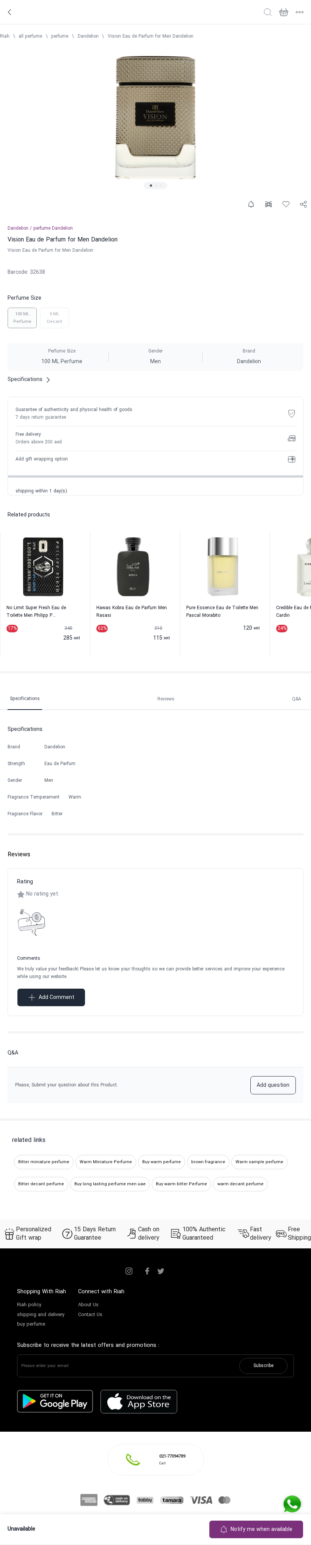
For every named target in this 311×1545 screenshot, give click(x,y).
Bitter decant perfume (41, 1184)
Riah (4, 36)
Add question (273, 1085)
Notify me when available (261, 1529)
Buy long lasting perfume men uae (110, 1184)
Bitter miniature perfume (43, 1162)
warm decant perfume (240, 1184)
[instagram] (129, 1271)
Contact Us (90, 1315)
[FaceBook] (147, 1271)
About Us (88, 1305)
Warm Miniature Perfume (106, 1162)
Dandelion (88, 36)
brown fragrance (208, 1162)
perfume (59, 36)
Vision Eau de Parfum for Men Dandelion (150, 36)
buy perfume (31, 1324)
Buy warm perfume (161, 1162)
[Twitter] (160, 1271)
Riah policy (29, 1305)
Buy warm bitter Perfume (181, 1184)
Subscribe (263, 1366)
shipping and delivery (40, 1315)
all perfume (30, 36)
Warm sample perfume (259, 1162)
